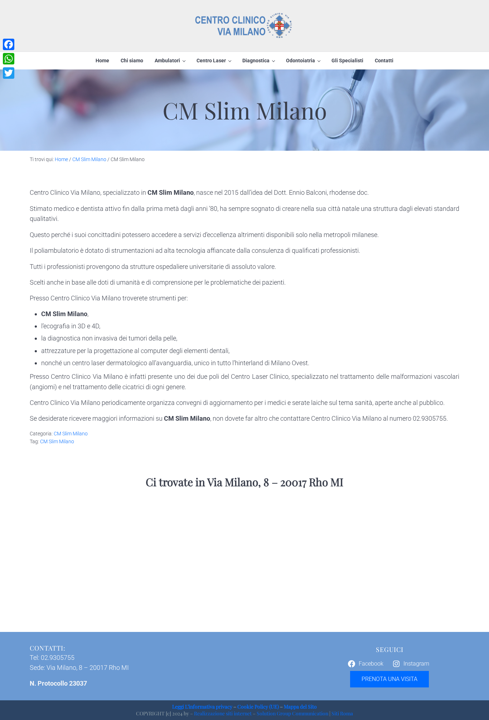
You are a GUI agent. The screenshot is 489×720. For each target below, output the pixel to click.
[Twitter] (8, 73)
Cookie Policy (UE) (258, 706)
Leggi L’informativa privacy (202, 706)
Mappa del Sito (300, 706)
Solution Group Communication (292, 713)
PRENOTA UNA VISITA (389, 679)
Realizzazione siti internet (223, 713)
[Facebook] (8, 44)
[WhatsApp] (8, 59)
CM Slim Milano (71, 433)
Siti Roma (342, 713)
